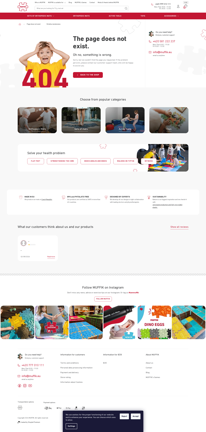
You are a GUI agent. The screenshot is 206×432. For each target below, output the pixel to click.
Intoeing (149, 161)
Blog (70, 2)
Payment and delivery (69, 373)
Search (126, 8)
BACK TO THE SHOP (89, 75)
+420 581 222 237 (164, 41)
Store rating (65, 377)
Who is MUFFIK (40, 2)
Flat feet (35, 161)
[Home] (21, 24)
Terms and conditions (69, 363)
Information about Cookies (71, 382)
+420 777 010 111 (33, 365)
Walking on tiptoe (125, 161)
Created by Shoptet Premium (30, 422)
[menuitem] (41, 16)
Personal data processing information (76, 368)
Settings (71, 426)
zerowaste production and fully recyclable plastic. (167, 206)
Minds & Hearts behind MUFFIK (108, 2)
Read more (51, 257)
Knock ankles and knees (95, 161)
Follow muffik (103, 299)
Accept (136, 416)
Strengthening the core (62, 161)
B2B (105, 363)
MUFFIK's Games (81, 2)
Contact (92, 2)
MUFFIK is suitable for (55, 2)
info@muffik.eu (162, 52)
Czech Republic (46, 199)
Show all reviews (179, 227)
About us (149, 363)
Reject (124, 416)
